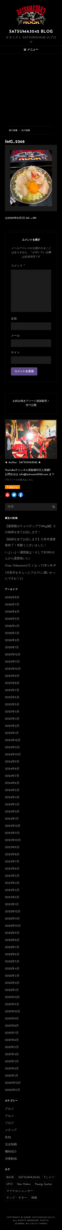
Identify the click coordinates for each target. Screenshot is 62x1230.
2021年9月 (12, 1018)
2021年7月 (12, 1033)
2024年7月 (12, 776)
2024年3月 (12, 804)
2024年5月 (12, 790)
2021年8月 (12, 1025)
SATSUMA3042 (29, 1177)
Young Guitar (43, 1184)
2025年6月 (12, 697)
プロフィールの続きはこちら (19, 480)
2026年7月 (12, 604)
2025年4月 (12, 711)
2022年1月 (12, 990)
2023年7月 (12, 861)
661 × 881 (31, 218)
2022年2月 (12, 983)
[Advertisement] (31, 86)
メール (15, 335)
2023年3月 (12, 890)
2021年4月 (12, 1054)
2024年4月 (12, 797)
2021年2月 (12, 1068)
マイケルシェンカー (19, 1191)
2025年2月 (12, 726)
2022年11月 (12, 918)
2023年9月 (12, 847)
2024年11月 (12, 747)
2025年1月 (12, 733)
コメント (18, 265)
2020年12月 (13, 1083)
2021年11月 (12, 1004)
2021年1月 (11, 1075)
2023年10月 (13, 840)
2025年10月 (13, 669)
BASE (10, 1177)
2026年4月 (12, 626)
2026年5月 (12, 619)
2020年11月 (12, 1090)
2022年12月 (13, 911)
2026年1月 (12, 647)
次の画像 (25, 130)
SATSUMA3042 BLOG (31, 32)
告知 (8, 1137)
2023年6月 (12, 868)
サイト (15, 352)
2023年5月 (12, 876)
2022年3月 (12, 976)
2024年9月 (12, 761)
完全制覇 (11, 1144)
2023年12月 (13, 826)
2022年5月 (12, 961)
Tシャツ (49, 1177)
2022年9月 (12, 933)
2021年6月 (12, 1040)
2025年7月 (12, 690)
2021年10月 (12, 1011)
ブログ (9, 1123)
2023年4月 (12, 883)
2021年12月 (12, 997)
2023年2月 (12, 897)
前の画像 (13, 130)
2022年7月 (12, 947)
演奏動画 (11, 1158)
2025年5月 (12, 704)
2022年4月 (12, 968)
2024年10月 (13, 754)
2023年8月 (12, 854)
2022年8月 (12, 940)
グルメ (9, 1108)
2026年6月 (12, 611)
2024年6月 (12, 783)
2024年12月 (13, 740)
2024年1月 (12, 818)
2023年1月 (12, 904)
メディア (11, 1130)
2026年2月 (12, 640)
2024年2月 (12, 811)
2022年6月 (12, 954)
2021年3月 (12, 1061)
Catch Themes (38, 1224)
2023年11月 (12, 833)
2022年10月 (13, 926)
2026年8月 (12, 597)
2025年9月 (12, 676)
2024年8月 (12, 768)
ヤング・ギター (16, 1197)
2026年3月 (12, 633)
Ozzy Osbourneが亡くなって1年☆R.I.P (30, 565)
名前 (14, 318)
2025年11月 (12, 661)
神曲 (34, 1197)
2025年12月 (13, 654)
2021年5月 (12, 1047)
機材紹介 (11, 1151)
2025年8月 (12, 683)
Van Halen (24, 1184)
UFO (9, 1184)
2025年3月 (12, 719)
